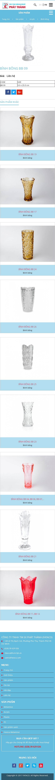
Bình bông (45, 19)
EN (40, 4)
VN (45, 4)
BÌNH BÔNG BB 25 (27, 384)
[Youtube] (41, 765)
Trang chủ (6, 19)
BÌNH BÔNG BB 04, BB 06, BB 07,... (27, 499)
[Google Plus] (21, 765)
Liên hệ (7, 695)
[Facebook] (14, 765)
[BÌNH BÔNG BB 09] (27, 43)
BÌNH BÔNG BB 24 (27, 269)
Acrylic (32, 19)
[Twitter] (27, 765)
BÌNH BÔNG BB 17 (27, 211)
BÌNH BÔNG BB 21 (27, 556)
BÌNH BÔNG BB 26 (27, 326)
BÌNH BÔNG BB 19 (27, 154)
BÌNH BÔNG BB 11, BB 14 (27, 614)
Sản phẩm (20, 19)
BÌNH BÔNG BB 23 (27, 441)
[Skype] (34, 765)
